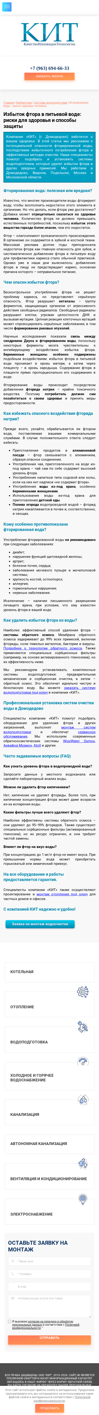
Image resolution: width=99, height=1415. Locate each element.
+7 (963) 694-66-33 (49, 68)
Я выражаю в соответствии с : (45, 1325)
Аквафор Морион (17, 745)
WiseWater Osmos (79, 741)
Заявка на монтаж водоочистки (40, 924)
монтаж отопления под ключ (62, 894)
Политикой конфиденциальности (62, 1399)
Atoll (37, 745)
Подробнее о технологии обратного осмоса (42, 648)
